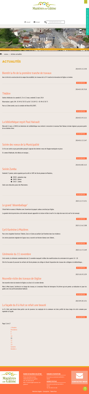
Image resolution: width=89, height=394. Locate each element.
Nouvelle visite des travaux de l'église (21, 278)
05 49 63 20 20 (30, 381)
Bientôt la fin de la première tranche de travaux (26, 73)
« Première (14, 327)
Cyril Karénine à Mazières (15, 230)
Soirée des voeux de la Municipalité (20, 144)
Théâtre (6, 93)
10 (11, 336)
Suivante (13, 347)
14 (11, 345)
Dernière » (13, 349)
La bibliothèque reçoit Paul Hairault (21, 122)
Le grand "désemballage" (15, 205)
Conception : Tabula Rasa (50, 391)
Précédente (14, 330)
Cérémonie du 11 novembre (16, 254)
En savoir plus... (81, 83)
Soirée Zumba (9, 169)
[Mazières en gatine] (1, 54)
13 (11, 342)
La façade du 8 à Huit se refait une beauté (24, 305)
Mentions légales (37, 391)
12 (11, 340)
